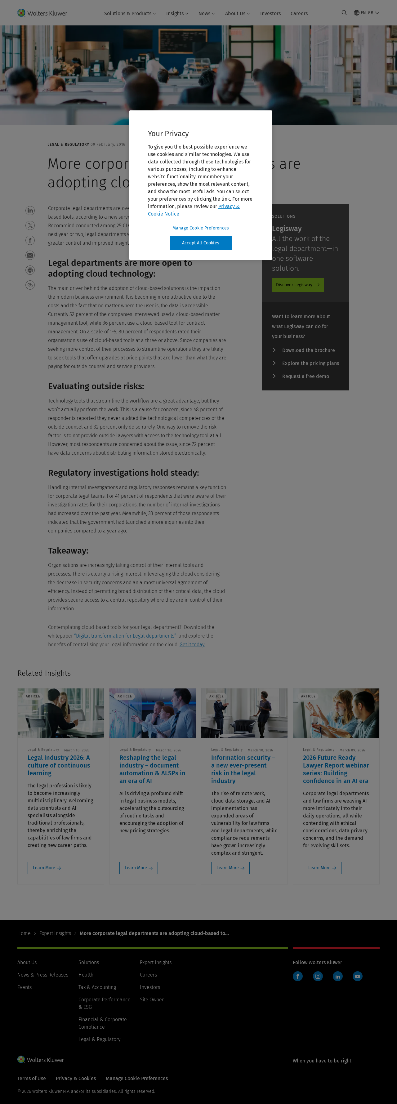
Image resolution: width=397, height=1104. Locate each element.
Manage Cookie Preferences (200, 228)
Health (85, 975)
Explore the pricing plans (310, 363)
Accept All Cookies (200, 243)
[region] (200, 185)
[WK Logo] (40, 1059)
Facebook (298, 976)
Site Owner (152, 1000)
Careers (299, 13)
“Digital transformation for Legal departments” (125, 636)
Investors (270, 13)
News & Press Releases (42, 975)
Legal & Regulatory (99, 1039)
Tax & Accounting (97, 987)
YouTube (358, 976)
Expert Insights (55, 933)
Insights (175, 13)
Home (24, 933)
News (204, 13)
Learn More (44, 867)
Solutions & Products (127, 13)
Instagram (318, 976)
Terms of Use (31, 1078)
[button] (30, 210)
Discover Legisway (294, 284)
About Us (235, 13)
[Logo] (46, 12)
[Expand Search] (344, 13)
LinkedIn (338, 976)
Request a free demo (305, 376)
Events (24, 987)
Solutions (88, 962)
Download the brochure (308, 350)
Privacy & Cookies (76, 1078)
